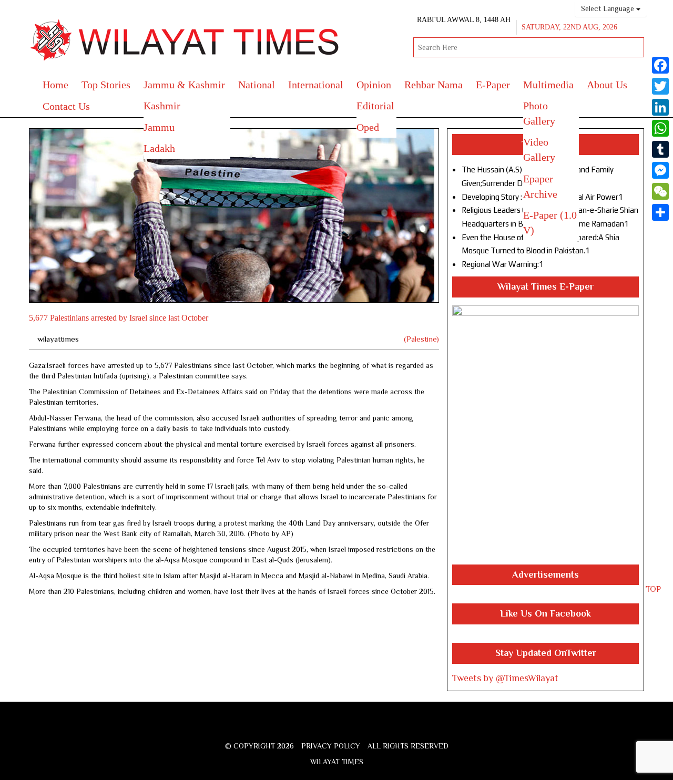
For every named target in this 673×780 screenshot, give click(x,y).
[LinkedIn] (660, 107)
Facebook (304, 727)
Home (55, 84)
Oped (367, 127)
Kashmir (162, 105)
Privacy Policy (330, 746)
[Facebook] (660, 65)
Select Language (608, 8)
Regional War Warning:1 (503, 264)
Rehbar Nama (433, 84)
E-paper (493, 84)
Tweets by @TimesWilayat (505, 678)
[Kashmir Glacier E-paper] (545, 435)
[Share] (660, 212)
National (256, 84)
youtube (358, 727)
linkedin (377, 727)
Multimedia (548, 84)
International (315, 84)
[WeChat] (660, 191)
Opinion (373, 84)
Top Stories (105, 84)
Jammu (159, 127)
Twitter (321, 727)
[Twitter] (660, 86)
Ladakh (159, 148)
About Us (607, 84)
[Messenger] (660, 170)
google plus (339, 729)
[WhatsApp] (660, 128)
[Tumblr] (660, 149)
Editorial (375, 105)
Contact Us (66, 106)
